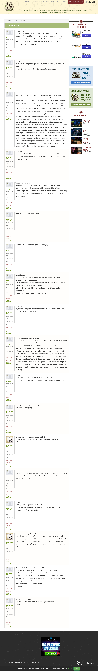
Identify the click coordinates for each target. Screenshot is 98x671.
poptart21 (9, 37)
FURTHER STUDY (81, 10)
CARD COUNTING (47, 10)
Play (86, 35)
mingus (8, 189)
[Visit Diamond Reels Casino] (50, 647)
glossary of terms (56, 12)
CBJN (59, 2)
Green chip (50, 2)
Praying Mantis (9, 574)
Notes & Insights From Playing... (86, 140)
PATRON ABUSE (43, 12)
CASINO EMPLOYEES (68, 10)
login (64, 2)
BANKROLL (57, 10)
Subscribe (29, 2)
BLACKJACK (37, 10)
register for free (76, 2)
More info (70, 668)
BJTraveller (9, 68)
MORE (66, 12)
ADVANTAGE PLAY (26, 10)
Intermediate (9, 606)
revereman (9, 99)
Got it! (76, 668)
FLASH (8, 250)
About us (8, 662)
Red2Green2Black (9, 220)
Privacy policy (21, 662)
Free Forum (39, 2)
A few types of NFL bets (86, 120)
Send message (8, 56)
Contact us (35, 662)
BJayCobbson (9, 446)
